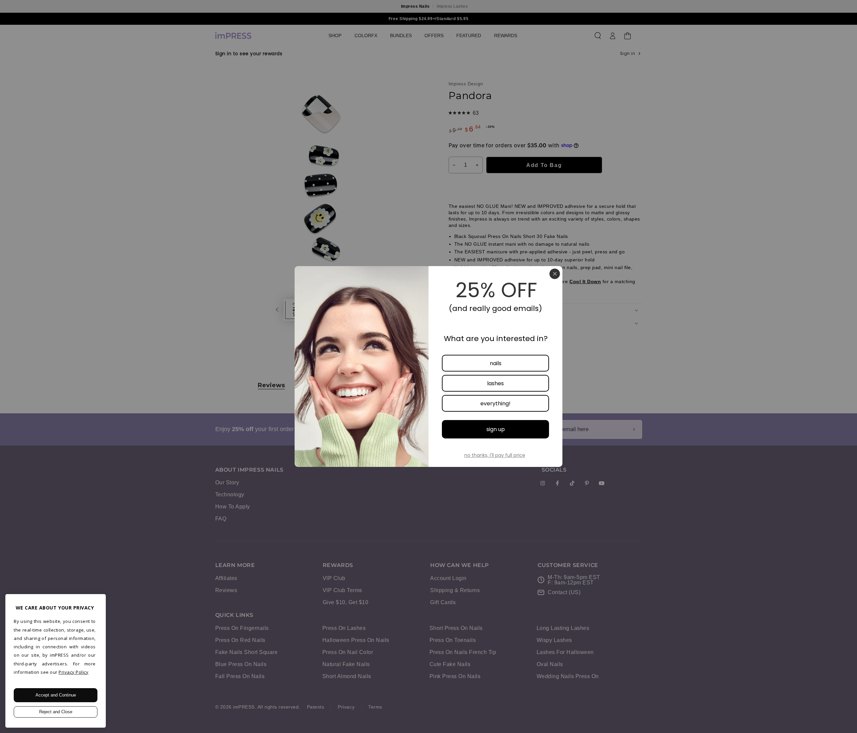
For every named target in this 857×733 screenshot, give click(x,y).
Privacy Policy (73, 672)
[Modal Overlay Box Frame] (428, 366)
